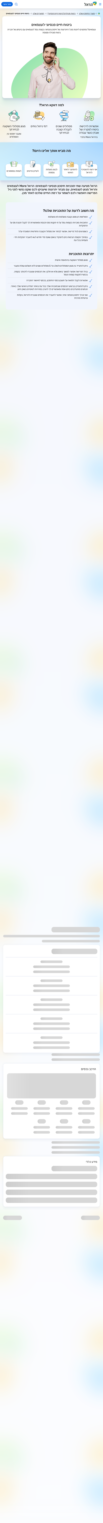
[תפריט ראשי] (100, 4)
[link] (89, 168)
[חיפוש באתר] (16, 4)
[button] (51, 168)
